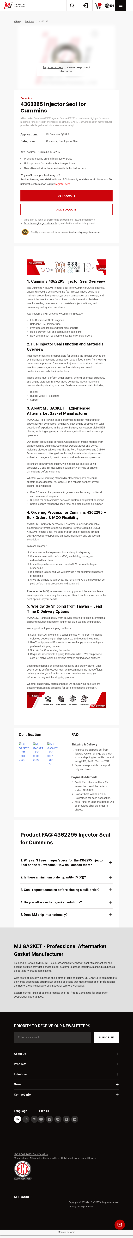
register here (62, 184)
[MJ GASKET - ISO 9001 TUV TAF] (52, 754)
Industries (20, 1074)
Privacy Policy (76, 1206)
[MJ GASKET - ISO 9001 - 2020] (38, 754)
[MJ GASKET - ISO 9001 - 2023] (24, 754)
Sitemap (88, 1206)
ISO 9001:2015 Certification (31, 1154)
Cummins (51, 141)
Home (17, 21)
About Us (20, 1053)
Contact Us (85, 992)
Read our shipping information (84, 232)
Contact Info (22, 1094)
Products (29, 21)
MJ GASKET (23, 1197)
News (17, 1084)
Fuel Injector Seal (68, 141)
